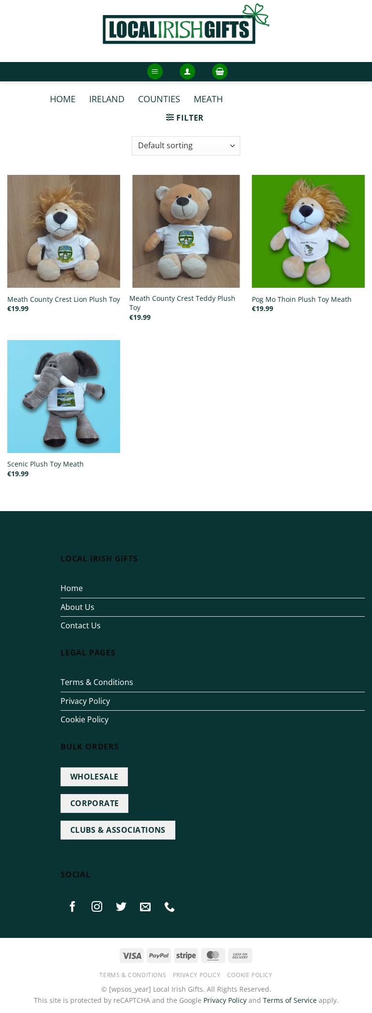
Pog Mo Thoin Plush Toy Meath (302, 299)
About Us (77, 607)
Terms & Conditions (97, 682)
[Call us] (170, 906)
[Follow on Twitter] (121, 906)
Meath (208, 99)
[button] (155, 71)
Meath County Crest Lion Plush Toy (63, 299)
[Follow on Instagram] (97, 906)
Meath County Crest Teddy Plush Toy (182, 303)
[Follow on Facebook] (73, 906)
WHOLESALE (94, 776)
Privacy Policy (85, 701)
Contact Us (81, 625)
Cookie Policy (84, 719)
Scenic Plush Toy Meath (45, 464)
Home (63, 99)
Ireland (106, 99)
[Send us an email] (146, 906)
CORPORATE (94, 803)
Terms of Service (290, 1000)
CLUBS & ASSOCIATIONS (118, 830)
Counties (159, 99)
